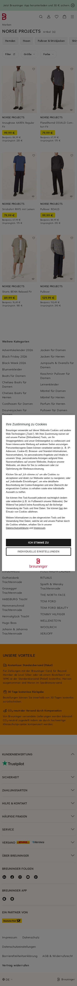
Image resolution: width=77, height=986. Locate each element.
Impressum (39, 528)
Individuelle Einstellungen (38, 551)
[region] (38, 493)
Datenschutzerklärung (17, 528)
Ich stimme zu (38, 542)
